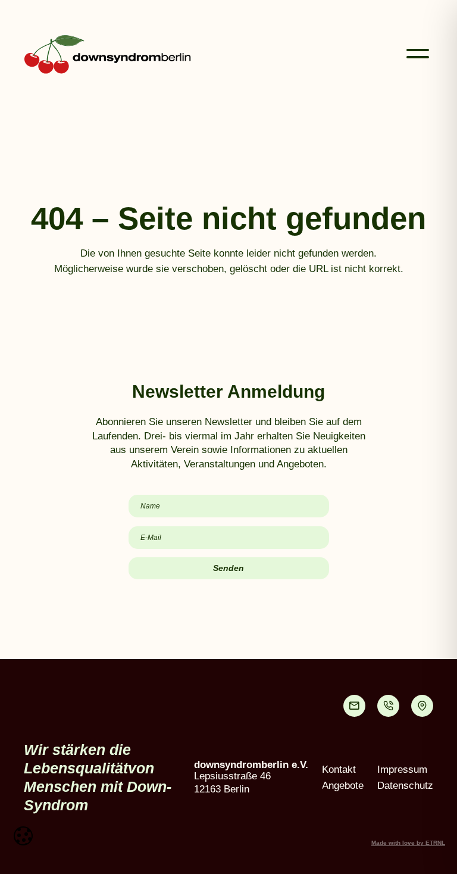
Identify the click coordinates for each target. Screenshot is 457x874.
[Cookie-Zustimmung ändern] (23, 836)
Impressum (402, 769)
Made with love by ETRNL (408, 842)
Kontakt (339, 769)
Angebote (343, 785)
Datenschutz (405, 785)
